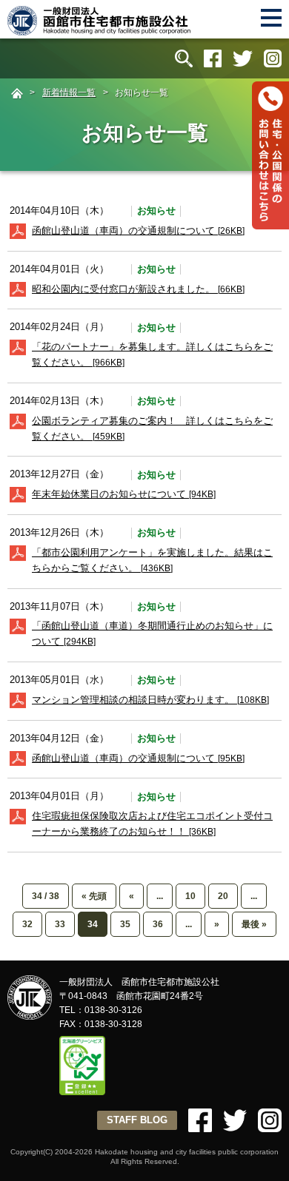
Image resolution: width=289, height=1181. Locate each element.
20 (223, 896)
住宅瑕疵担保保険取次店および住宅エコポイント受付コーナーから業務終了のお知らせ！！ (152, 823)
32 (27, 924)
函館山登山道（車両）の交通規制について (138, 230)
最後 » (254, 924)
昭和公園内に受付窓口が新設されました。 (138, 289)
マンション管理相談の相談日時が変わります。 (150, 699)
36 (158, 924)
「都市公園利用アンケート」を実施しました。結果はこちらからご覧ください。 (152, 560)
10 (190, 896)
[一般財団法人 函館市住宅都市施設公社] (100, 29)
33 (60, 924)
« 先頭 (94, 896)
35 (125, 924)
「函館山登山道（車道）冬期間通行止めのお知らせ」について (152, 633)
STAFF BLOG (137, 1120)
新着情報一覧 (69, 92)
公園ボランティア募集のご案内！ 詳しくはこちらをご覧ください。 (152, 428)
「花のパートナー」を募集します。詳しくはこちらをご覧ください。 (152, 354)
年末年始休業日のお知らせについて (124, 493)
